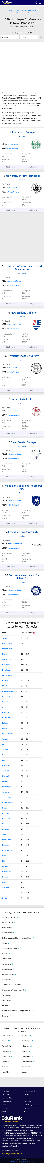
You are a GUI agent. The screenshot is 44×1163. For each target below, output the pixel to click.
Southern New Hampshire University (22, 577)
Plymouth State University (22, 355)
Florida (4, 781)
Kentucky (5, 728)
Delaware (5, 680)
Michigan (5, 712)
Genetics (19, 10)
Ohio (4, 707)
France (26, 1108)
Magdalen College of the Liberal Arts (22, 487)
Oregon (5, 882)
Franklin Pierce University (22, 531)
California (6, 887)
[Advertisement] (22, 67)
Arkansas (5, 792)
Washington (6, 871)
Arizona (5, 866)
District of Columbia (9, 691)
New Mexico (7, 850)
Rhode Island (7, 649)
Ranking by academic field (22, 33)
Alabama (5, 771)
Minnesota (6, 765)
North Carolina (7, 718)
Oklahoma (6, 824)
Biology (11, 10)
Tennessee (6, 749)
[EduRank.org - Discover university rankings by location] (7, 2)
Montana (5, 845)
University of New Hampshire (22, 175)
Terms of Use (16, 1162)
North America (30, 10)
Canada (26, 1094)
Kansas (4, 808)
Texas (4, 834)
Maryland (5, 686)
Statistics (9, 167)
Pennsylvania (7, 675)
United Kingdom (30, 1105)
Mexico (26, 1098)
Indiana (5, 723)
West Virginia (7, 696)
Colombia (27, 1101)
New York (6, 665)
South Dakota (7, 797)
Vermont (5, 638)
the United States (13, 144)
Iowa (4, 760)
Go (41, 37)
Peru (25, 1112)
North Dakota (7, 802)
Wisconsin (6, 739)
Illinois (4, 744)
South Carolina (7, 733)
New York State (7, 1098)
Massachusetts (7, 643)
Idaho (4, 861)
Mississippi (6, 787)
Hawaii (4, 898)
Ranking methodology (12, 1153)
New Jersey (6, 670)
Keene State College (22, 399)
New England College (22, 312)
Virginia (5, 702)
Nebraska (6, 818)
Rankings (31, 167)
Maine (4, 654)
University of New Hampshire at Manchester (22, 268)
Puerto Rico (6, 840)
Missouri (5, 776)
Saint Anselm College (22, 442)
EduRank (32, 27)
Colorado (5, 829)
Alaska (4, 893)
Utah (4, 856)
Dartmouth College (22, 132)
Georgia (5, 755)
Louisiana (5, 813)
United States (16, 13)
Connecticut (6, 659)
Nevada (5, 877)
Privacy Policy (28, 1162)
